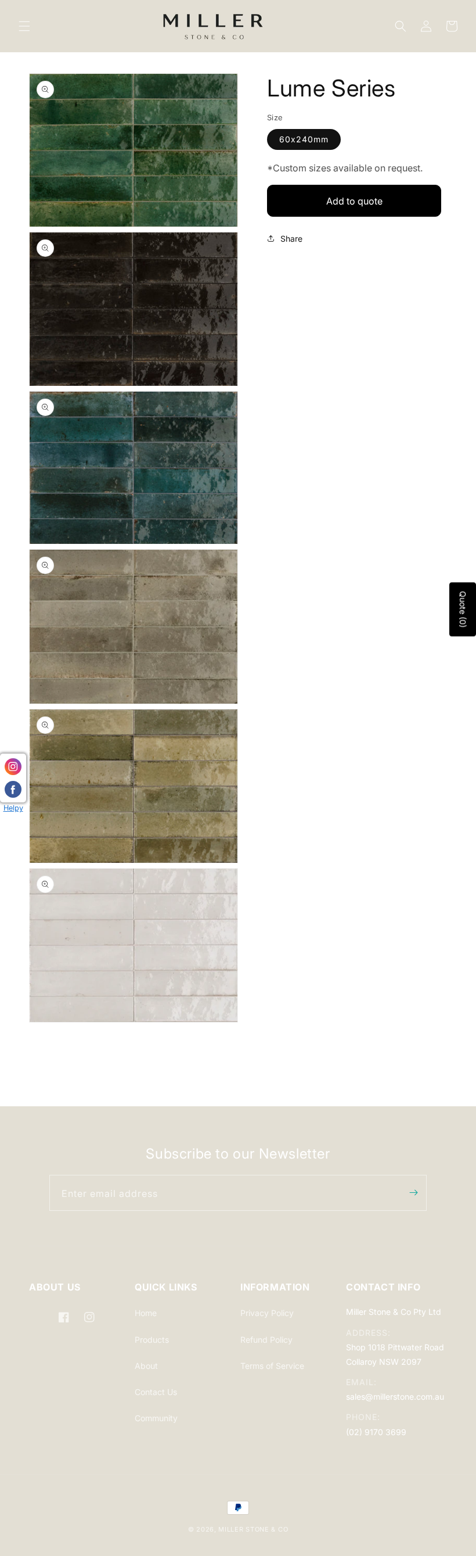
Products (152, 1340)
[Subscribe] (413, 1193)
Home (146, 1313)
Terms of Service (272, 1366)
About (146, 1366)
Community (156, 1418)
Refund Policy (266, 1340)
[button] (24, 26)
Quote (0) (463, 609)
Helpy (13, 808)
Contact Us (156, 1392)
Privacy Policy (267, 1313)
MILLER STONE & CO (253, 1529)
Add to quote (354, 201)
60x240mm (304, 139)
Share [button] (291, 238)
